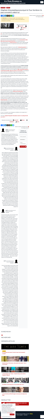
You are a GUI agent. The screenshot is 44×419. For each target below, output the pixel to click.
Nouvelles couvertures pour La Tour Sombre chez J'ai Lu (13, 384)
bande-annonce (13, 42)
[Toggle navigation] (41, 2)
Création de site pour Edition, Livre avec (23, 413)
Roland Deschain (4, 99)
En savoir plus (10, 412)
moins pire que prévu (22, 47)
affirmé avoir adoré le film (18, 91)
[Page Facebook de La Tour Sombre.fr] (1, 335)
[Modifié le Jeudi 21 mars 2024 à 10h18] (28, 126)
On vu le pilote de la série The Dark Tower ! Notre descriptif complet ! (13, 352)
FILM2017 (8, 7)
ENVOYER (22, 146)
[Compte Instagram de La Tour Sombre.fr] (2, 335)
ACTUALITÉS (3, 7)
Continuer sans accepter (7, 416)
